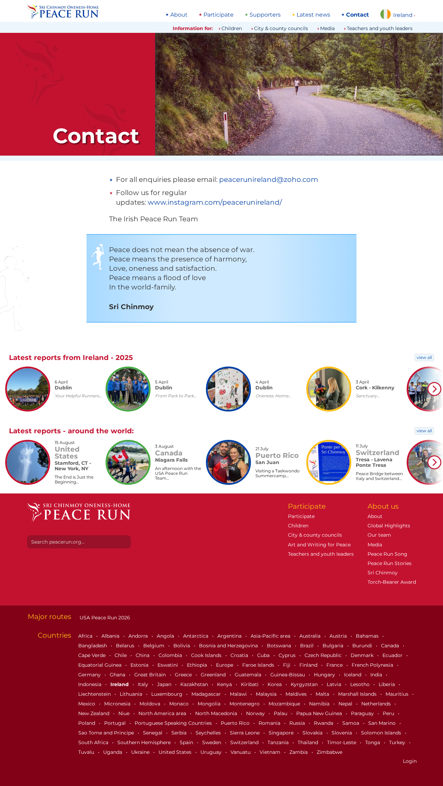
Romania (270, 723)
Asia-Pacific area (271, 636)
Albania (111, 636)
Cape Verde (92, 655)
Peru (389, 713)
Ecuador (393, 655)
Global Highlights (389, 526)
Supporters (265, 15)
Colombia (171, 655)
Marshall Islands (358, 694)
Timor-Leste (342, 742)
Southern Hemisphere (144, 742)
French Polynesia (373, 665)
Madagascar (206, 694)
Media (327, 28)
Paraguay (363, 713)
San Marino (382, 723)
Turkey (398, 742)
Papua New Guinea (319, 713)
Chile (121, 655)
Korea (275, 684)
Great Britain (150, 675)
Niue (124, 713)
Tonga (373, 742)
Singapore (282, 733)
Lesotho (360, 684)
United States (176, 752)
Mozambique (285, 704)
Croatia (240, 655)
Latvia (335, 684)
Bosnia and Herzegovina (229, 645)
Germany (90, 675)
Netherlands (376, 704)
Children (232, 28)
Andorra (138, 636)
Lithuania (132, 694)
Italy (144, 684)
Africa (86, 636)
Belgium (154, 645)
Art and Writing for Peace (319, 545)
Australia (310, 636)
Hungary (325, 675)
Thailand (308, 742)
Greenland (214, 675)
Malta (323, 694)
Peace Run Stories (390, 563)
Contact (357, 15)
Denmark (363, 655)
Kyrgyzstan (305, 684)
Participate (219, 15)
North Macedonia (216, 713)
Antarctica (196, 636)
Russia (297, 723)
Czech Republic (324, 655)
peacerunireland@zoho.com (268, 179)
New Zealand (94, 713)
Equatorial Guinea (100, 665)
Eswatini (168, 665)
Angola (166, 636)
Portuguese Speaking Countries (174, 723)
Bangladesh (93, 645)
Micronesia (118, 704)
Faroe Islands (258, 665)
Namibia (320, 704)
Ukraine (141, 752)
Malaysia (267, 694)
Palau (281, 713)
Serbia (179, 733)
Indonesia (90, 684)
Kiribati (250, 684)
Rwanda (324, 723)
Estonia (140, 665)
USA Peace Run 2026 (104, 617)
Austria (338, 636)
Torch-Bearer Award (392, 582)
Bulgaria (334, 645)
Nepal (346, 704)
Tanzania (279, 742)
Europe (225, 665)
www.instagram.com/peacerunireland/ (215, 202)
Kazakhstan (194, 684)
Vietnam (271, 752)
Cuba (264, 655)
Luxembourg (167, 694)
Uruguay (211, 752)
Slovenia (342, 733)
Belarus (126, 645)
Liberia (387, 684)
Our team (379, 535)
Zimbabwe (329, 752)
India (376, 675)
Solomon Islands (382, 733)
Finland (309, 665)
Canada (390, 645)
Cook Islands (207, 655)
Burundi (362, 645)
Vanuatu (241, 752)
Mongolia (210, 704)
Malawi (239, 694)
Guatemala (249, 675)
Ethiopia (197, 665)
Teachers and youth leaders (380, 28)
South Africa (94, 742)
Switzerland (245, 742)
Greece (184, 675)
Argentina (230, 636)
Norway (256, 713)
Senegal (153, 733)
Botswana (279, 645)
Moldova (150, 704)
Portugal (115, 723)
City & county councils (281, 28)
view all (424, 357)
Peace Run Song (387, 554)
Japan (165, 684)
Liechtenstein (95, 694)
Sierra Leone (245, 733)
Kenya (225, 684)
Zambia (299, 752)
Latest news (313, 15)
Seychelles (209, 733)
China (143, 655)
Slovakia (313, 733)
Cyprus (288, 655)
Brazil (307, 645)
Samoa (351, 723)
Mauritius (398, 694)
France (335, 665)
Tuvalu (87, 752)
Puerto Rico (236, 723)
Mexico (87, 704)
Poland (87, 723)
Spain (187, 742)
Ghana (118, 675)
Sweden (212, 742)
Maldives (297, 694)
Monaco (179, 704)
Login (410, 761)
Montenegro (245, 704)
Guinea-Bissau (288, 675)
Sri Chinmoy (383, 573)
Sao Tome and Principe (106, 733)
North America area (163, 713)
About (179, 15)
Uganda (113, 752)
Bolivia (182, 645)
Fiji (287, 665)
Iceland (353, 675)
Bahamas (368, 636)
